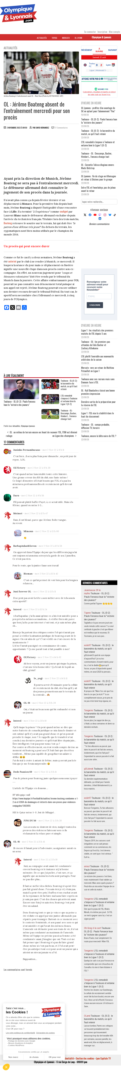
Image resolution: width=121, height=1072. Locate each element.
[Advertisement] (41, 153)
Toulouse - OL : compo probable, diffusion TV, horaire (95, 426)
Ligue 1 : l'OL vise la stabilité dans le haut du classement (97, 415)
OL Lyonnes (79, 37)
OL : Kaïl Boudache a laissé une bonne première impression (98, 392)
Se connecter (90, 32)
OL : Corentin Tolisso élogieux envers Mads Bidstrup (97, 166)
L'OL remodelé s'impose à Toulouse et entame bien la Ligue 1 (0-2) (69, 399)
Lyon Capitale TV (103, 1058)
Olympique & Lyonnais (101, 37)
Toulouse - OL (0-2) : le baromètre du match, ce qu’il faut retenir (69, 384)
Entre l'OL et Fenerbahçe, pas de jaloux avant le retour (98, 189)
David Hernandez (42, 127)
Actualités (42, 37)
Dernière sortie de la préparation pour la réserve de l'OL (98, 403)
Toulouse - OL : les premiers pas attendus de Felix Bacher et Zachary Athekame (95, 345)
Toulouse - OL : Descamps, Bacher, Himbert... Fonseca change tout (68, 414)
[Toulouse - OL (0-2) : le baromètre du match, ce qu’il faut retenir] (50, 388)
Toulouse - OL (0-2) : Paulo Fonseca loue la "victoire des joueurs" (19, 403)
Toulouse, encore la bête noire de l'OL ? (98, 436)
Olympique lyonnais (28, 425)
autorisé (12, 261)
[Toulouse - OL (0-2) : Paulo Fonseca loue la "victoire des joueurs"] (21, 398)
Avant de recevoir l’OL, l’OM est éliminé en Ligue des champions (59, 434)
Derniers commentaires (99, 224)
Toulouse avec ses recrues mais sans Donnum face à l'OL (98, 380)
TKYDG (54, 37)
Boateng (8, 223)
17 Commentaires (61, 127)
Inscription (102, 32)
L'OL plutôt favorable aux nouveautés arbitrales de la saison (97, 358)
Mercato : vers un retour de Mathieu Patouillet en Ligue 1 (97, 369)
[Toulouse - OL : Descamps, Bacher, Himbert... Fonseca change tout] (50, 418)
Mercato (66, 37)
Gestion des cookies (85, 1058)
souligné (64, 211)
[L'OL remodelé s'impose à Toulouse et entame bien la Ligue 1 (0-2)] (50, 403)
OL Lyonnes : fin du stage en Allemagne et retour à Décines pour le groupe (98, 178)
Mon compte (114, 32)
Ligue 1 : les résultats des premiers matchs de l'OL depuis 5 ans (97, 332)
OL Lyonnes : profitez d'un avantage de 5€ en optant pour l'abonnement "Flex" (98, 109)
